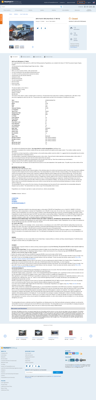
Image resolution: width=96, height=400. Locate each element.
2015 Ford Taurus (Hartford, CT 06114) (40, 337)
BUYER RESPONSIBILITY (18, 203)
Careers (3, 375)
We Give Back (4, 358)
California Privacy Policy (6, 386)
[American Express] (77, 353)
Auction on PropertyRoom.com (51, 2)
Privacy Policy (4, 384)
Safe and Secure (29, 355)
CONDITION (15, 198)
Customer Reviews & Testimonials (8, 360)
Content (1, 19)
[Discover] (80, 353)
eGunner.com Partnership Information (10, 373)
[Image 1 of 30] (21, 31)
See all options (73, 47)
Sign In (89, 2)
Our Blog (3, 364)
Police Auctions (7, 10)
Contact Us (62, 2)
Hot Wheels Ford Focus (53, 337)
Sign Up (58, 372)
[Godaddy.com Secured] (82, 360)
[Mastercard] (74, 353)
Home (10, 14)
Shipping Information (30, 357)
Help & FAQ (27, 360)
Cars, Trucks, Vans (24, 14)
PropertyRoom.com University (8, 377)
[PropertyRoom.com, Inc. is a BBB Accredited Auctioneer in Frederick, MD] (70, 360)
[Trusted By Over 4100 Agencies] (77, 360)
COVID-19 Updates (29, 362)
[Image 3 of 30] (22, 47)
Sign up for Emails (71, 2)
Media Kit (3, 357)
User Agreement (5, 382)
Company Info (4, 353)
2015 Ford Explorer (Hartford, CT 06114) (24, 337)
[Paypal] (67, 353)
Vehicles (16, 14)
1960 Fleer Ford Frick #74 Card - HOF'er (73, 337)
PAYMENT (14, 201)
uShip (67, 283)
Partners (3, 372)
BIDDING (14, 199)
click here (75, 283)
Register (81, 2)
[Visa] (70, 353)
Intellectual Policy (5, 390)
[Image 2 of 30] (16, 47)
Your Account (28, 353)
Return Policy (4, 388)
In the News (3, 355)
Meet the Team (4, 362)
